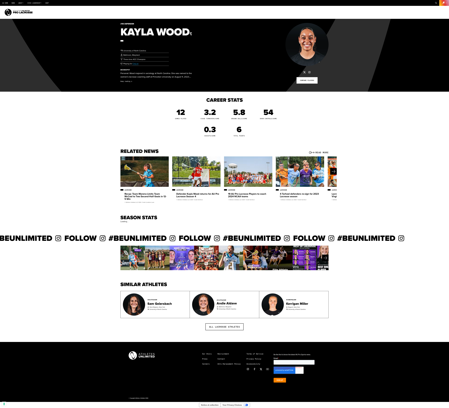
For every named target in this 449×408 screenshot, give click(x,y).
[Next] (325, 171)
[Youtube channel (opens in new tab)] (267, 369)
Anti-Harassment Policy (229, 364)
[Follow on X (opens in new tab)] (304, 72)
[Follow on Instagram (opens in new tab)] (309, 72)
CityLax (135, 63)
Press (204, 359)
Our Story (207, 354)
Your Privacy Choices (232, 405)
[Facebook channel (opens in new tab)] (254, 369)
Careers (206, 364)
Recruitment (223, 354)
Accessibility (253, 364)
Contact (221, 359)
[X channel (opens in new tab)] (261, 369)
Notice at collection (210, 405)
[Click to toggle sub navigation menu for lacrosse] (444, 3)
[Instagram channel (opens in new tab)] (247, 369)
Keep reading (125, 81)
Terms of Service (254, 354)
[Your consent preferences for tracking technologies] (4, 404)
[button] (436, 3)
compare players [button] (307, 80)
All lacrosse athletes (224, 326)
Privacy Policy (253, 359)
